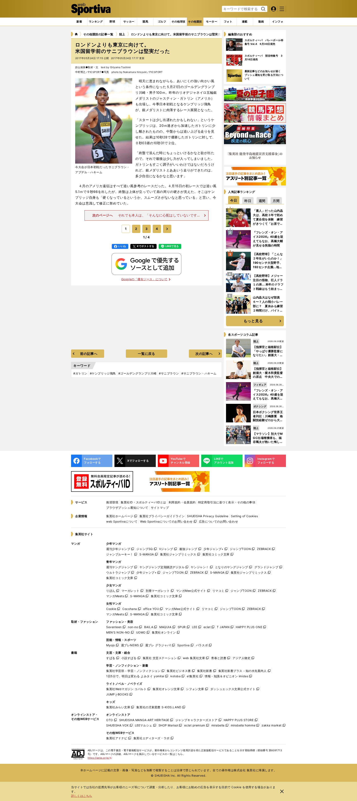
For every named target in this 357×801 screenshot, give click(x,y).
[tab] (112, 22)
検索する (262, 9)
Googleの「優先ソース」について (144, 279)
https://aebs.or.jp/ (100, 757)
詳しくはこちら (81, 795)
